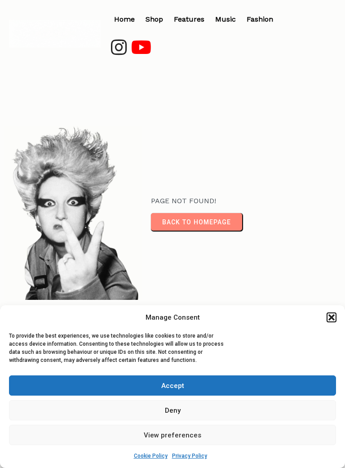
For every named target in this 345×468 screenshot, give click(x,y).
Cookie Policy (151, 456)
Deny (173, 410)
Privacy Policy (189, 456)
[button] (331, 317)
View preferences (172, 435)
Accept (172, 386)
